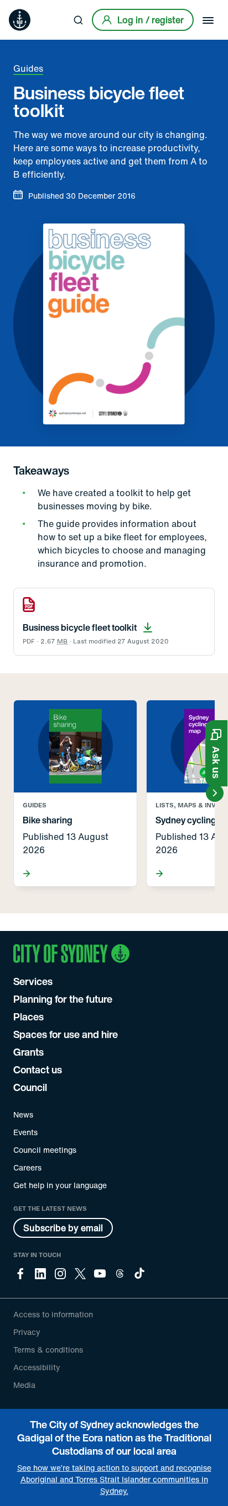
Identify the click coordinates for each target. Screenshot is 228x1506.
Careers (27, 1167)
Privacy (26, 1332)
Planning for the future (62, 999)
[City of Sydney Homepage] (19, 20)
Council (30, 1087)
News (23, 1114)
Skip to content (28, 8)
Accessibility (36, 1367)
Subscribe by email (63, 1227)
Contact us (37, 1069)
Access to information (53, 1314)
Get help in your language (60, 1185)
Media (24, 1385)
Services (33, 981)
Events (25, 1132)
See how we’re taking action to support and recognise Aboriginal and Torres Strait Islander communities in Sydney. (114, 1479)
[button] (216, 753)
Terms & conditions (48, 1349)
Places (28, 1016)
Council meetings (44, 1150)
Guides (28, 68)
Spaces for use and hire (65, 1034)
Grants (28, 1052)
